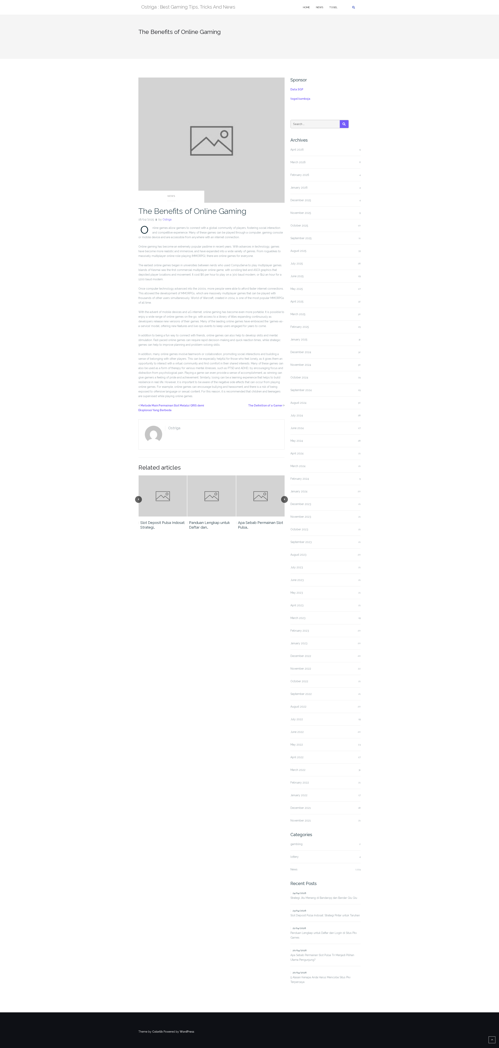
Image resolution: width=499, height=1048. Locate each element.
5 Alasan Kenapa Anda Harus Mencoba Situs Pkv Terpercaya (320, 980)
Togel (333, 7)
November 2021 (300, 820)
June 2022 (297, 731)
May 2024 (296, 440)
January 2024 (298, 491)
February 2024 (299, 478)
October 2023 (299, 529)
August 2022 (298, 706)
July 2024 (296, 415)
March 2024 (297, 466)
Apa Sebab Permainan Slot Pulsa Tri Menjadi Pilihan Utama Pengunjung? (322, 957)
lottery (294, 856)
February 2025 (299, 326)
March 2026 (298, 162)
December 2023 (300, 504)
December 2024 (300, 352)
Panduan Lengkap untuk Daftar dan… (160, 525)
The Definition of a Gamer (265, 405)
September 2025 (300, 238)
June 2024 (297, 428)
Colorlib (157, 1031)
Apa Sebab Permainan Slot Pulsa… (211, 525)
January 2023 (298, 643)
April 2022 (296, 757)
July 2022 (296, 719)
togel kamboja (300, 98)
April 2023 (296, 605)
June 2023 (297, 580)
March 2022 (297, 769)
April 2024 (296, 453)
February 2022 (299, 782)
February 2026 (299, 174)
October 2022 (299, 681)
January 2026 (299, 187)
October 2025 (299, 225)
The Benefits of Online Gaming (192, 211)
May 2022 (296, 744)
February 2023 (299, 630)
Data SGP (296, 89)
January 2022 (298, 795)
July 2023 (296, 567)
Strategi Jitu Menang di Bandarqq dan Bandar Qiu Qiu (323, 897)
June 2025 (296, 276)
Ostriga (167, 219)
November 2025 (300, 212)
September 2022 (301, 693)
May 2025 (296, 288)
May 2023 (296, 592)
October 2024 (299, 377)
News (319, 7)
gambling (296, 844)
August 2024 (298, 402)
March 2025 (297, 314)
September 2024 (301, 390)
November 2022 (300, 668)
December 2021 (300, 807)
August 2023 (298, 554)
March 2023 (297, 618)
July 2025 (296, 263)
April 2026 (297, 149)
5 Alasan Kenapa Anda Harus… (256, 525)
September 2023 (301, 542)
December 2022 (300, 656)
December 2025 (300, 200)
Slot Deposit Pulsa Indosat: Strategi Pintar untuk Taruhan (325, 915)
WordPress (187, 1031)
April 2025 (296, 301)
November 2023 (300, 516)
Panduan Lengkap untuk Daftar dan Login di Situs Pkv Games (323, 935)
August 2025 (298, 250)
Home (306, 7)
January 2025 (298, 339)
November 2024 (300, 364)
